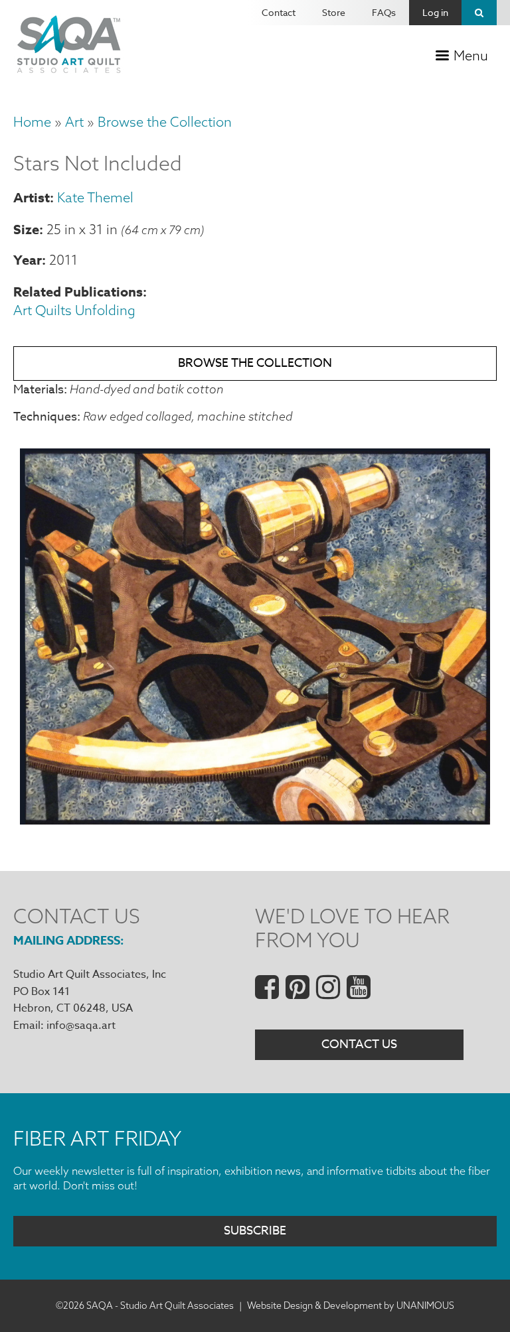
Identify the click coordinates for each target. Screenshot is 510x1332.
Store (333, 12)
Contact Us (359, 1044)
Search (479, 12)
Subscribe (255, 1231)
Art (74, 121)
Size (26, 229)
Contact (279, 12)
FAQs (384, 12)
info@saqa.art (81, 1025)
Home (32, 121)
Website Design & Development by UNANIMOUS (350, 1305)
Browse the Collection (165, 121)
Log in (435, 12)
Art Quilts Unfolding (74, 310)
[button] (255, 820)
